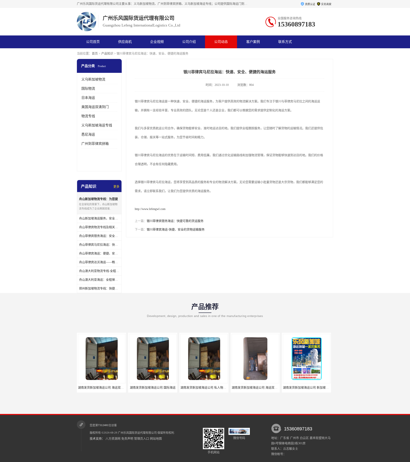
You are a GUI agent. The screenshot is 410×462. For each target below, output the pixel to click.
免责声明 (127, 438)
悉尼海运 (88, 134)
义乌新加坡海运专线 (96, 125)
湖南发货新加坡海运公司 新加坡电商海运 (310, 387)
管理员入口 (141, 438)
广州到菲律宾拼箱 (95, 143)
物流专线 (88, 116)
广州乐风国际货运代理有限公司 (137, 432)
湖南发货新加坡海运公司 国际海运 (153, 387)
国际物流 (88, 88)
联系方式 (285, 42)
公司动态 (221, 42)
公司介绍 (189, 42)
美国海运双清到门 (95, 107)
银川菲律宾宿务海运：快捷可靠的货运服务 (175, 221)
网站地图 (156, 438)
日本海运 (88, 98)
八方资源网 (112, 438)
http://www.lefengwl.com (150, 209)
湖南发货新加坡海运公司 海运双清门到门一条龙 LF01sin (269, 387)
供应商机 (125, 42)
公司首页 (93, 42)
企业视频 (157, 42)
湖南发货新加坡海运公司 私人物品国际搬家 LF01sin (214, 387)
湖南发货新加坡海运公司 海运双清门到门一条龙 (110, 387)
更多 (116, 186)
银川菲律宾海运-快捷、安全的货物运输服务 (176, 229)
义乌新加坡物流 (93, 79)
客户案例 (253, 42)
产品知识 (107, 53)
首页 (95, 53)
